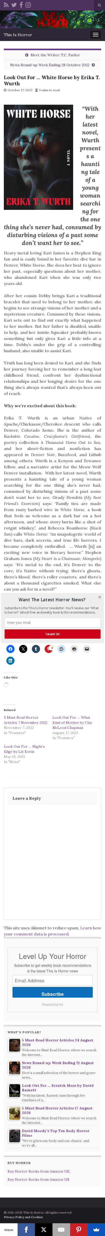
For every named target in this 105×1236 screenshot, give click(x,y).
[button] (52, 599)
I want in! (53, 634)
